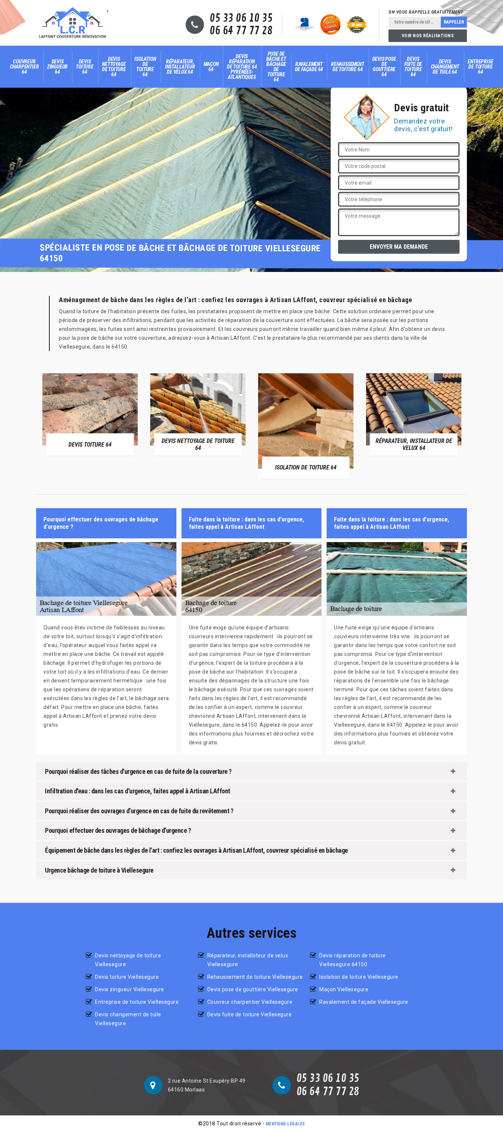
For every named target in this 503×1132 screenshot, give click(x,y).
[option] (90, 414)
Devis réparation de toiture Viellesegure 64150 (352, 960)
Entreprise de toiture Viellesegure (137, 1002)
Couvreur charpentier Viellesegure (250, 1002)
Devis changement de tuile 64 (445, 67)
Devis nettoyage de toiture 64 (114, 66)
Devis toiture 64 (85, 67)
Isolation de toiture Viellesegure (358, 977)
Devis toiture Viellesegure (127, 977)
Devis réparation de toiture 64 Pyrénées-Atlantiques (242, 66)
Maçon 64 (211, 66)
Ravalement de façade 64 (309, 66)
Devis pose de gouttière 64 (384, 66)
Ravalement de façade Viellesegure (363, 1002)
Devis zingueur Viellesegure (129, 989)
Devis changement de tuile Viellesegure (128, 1019)
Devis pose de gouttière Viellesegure (252, 989)
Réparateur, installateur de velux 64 (180, 67)
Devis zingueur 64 (57, 67)
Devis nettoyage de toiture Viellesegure (128, 960)
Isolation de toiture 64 (145, 66)
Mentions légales (285, 1123)
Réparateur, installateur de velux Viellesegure (247, 960)
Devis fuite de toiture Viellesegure (249, 1014)
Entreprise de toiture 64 (480, 67)
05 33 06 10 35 (241, 18)
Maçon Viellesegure (343, 989)
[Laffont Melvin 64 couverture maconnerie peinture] (72, 23)
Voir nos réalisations (428, 35)
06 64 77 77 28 (241, 31)
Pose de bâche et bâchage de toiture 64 (276, 67)
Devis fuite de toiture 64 (413, 66)
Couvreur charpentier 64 (24, 67)
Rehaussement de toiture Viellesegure (255, 977)
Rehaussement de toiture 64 (347, 66)
